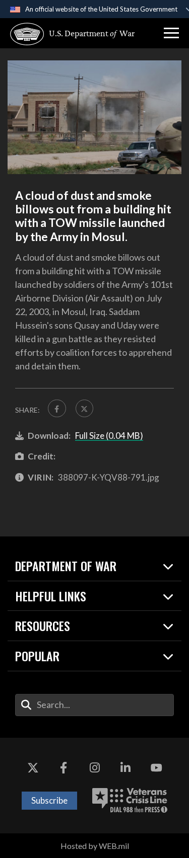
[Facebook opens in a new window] (63, 768)
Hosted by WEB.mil (94, 845)
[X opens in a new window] (32, 768)
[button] (171, 33)
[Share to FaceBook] (57, 409)
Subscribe (49, 800)
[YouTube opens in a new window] (156, 768)
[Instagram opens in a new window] (94, 768)
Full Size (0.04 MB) (109, 435)
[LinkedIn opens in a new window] (125, 768)
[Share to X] (85, 409)
